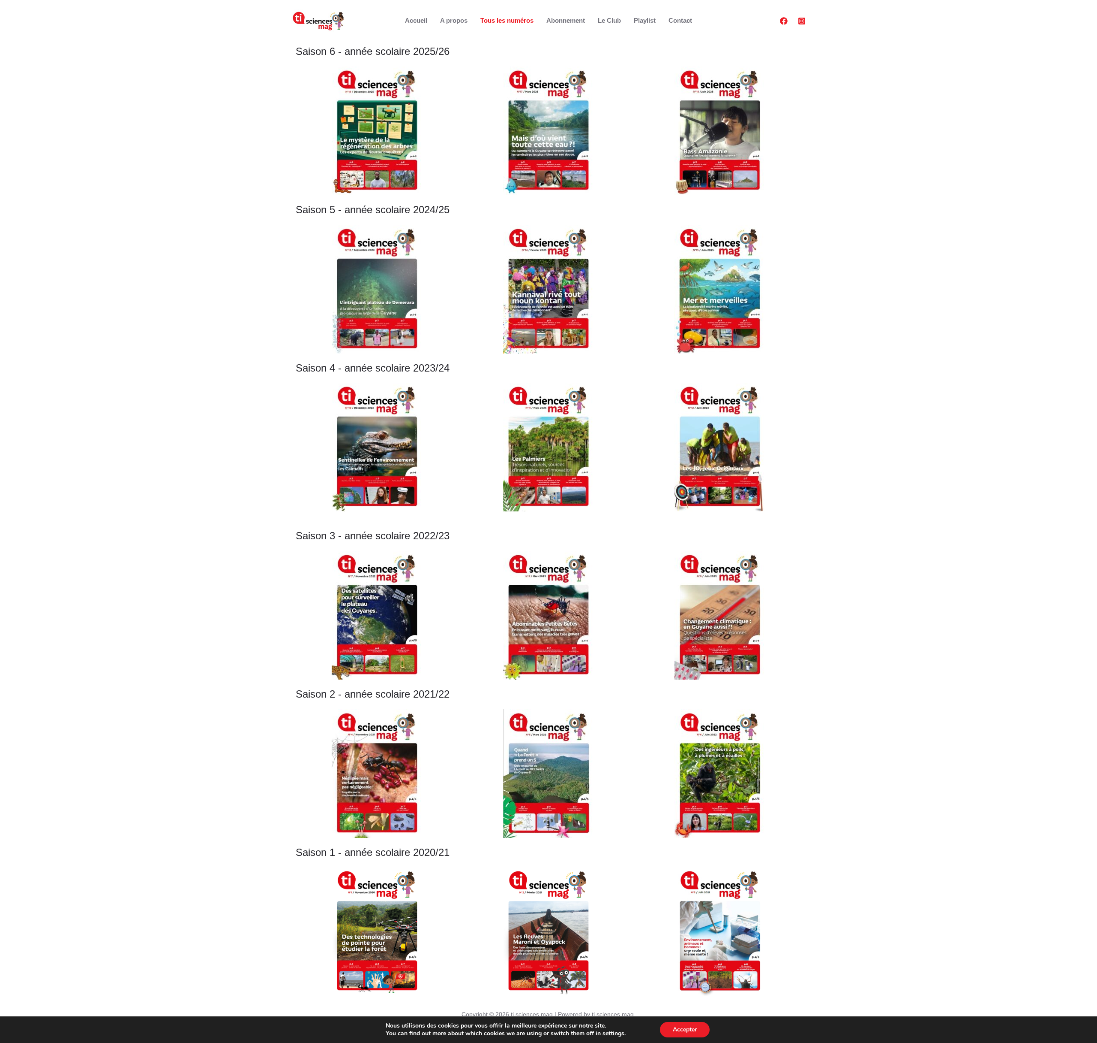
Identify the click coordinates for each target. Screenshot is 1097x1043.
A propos (454, 20)
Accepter (685, 1029)
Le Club (609, 20)
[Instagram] (802, 21)
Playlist (645, 20)
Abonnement (565, 20)
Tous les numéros (507, 20)
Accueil (416, 20)
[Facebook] (784, 21)
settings (613, 1033)
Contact (680, 20)
